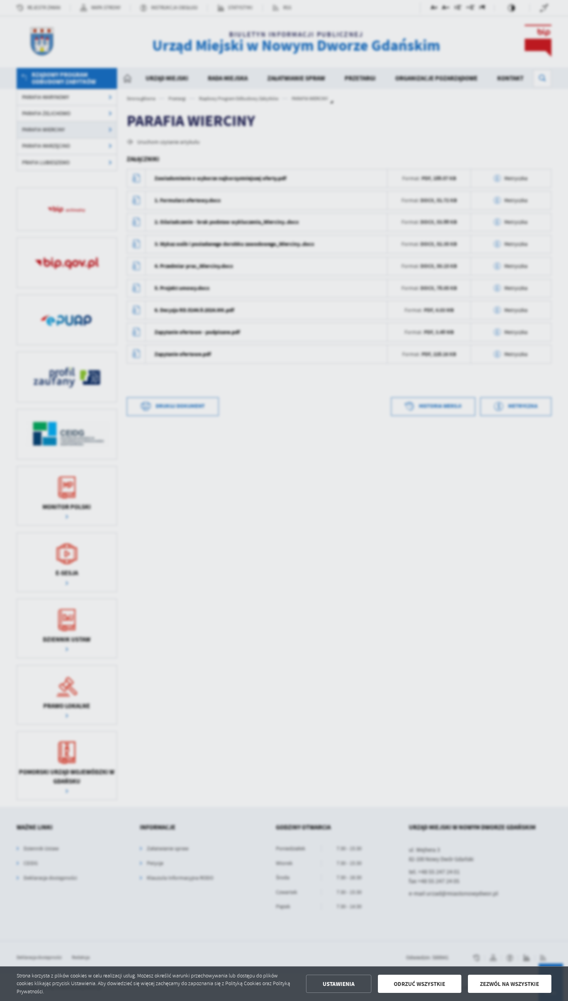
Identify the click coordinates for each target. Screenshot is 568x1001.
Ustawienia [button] (339, 984)
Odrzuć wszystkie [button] (419, 984)
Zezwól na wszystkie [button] (509, 984)
